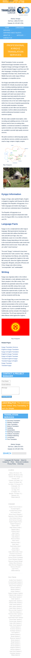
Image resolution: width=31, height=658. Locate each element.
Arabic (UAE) (12, 552)
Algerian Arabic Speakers (16, 595)
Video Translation (12, 424)
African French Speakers (15, 585)
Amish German (12, 520)
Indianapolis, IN (15, 486)
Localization (10, 437)
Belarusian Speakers (15, 638)
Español (16, 0)
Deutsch (5, 0)
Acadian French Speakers (15, 580)
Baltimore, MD (11, 474)
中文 (19, 2)
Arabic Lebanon (15, 535)
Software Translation (13, 433)
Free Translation (12, 439)
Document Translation (13, 420)
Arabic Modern (15, 537)
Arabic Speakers (15, 598)
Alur (11, 518)
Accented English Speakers (15, 582)
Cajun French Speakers (15, 651)
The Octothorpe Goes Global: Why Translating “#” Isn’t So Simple (15, 406)
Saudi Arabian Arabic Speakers (15, 617)
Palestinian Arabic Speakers (15, 613)
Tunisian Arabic (15, 550)
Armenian (12, 553)
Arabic (19, 527)
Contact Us (6, 462)
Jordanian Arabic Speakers (15, 602)
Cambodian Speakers (15, 653)
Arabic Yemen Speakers (15, 625)
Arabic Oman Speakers (15, 612)
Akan (16, 516)
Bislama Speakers (15, 644)
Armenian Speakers (15, 627)
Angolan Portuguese (15, 523)
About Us (23, 460)
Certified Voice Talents (12, 32)
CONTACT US (7, 38)
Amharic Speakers (15, 591)
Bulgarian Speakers (15, 647)
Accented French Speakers (15, 583)
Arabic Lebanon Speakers (15, 606)
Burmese (13, 566)
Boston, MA (19, 474)
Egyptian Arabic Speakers (15, 600)
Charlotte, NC (12, 476)
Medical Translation (13, 426)
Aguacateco (11, 516)
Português (6, 2)
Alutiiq (14, 518)
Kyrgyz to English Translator (10, 356)
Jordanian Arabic (15, 531)
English (11, 0)
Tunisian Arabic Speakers (15, 621)
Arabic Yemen (19, 552)
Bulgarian (19, 565)
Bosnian (14, 565)
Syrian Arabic (15, 548)
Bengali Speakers (15, 642)
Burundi (18, 566)
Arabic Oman (15, 540)
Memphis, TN (12, 493)
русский (12, 2)
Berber (11, 563)
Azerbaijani (20, 557)
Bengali (20, 561)
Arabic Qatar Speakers (15, 615)
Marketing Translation (13, 432)
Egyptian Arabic (15, 529)
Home (7, 27)
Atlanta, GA (12, 473)
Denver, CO (12, 482)
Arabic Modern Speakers (15, 608)
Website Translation (13, 422)
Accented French (13, 510)
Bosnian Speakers (15, 645)
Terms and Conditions (22, 462)
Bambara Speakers (15, 634)
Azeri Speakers (15, 632)
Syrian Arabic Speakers (15, 619)
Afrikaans (19, 514)
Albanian (21, 516)
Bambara (15, 559)
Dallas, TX (19, 480)
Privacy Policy (12, 464)
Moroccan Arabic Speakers (15, 610)
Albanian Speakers (15, 589)
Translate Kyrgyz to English (10, 361)
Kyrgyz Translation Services (10, 347)
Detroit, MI (18, 482)
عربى (16, 2)
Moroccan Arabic (15, 538)
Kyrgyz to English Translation (10, 352)
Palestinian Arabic (15, 542)
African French (12, 514)
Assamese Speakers (15, 628)
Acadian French (12, 506)
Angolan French (17, 521)
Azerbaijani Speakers (15, 630)
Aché (20, 510)
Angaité (11, 521)
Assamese (18, 553)
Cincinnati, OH (15, 478)
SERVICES (6, 30)
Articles (20, 35)
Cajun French (15, 568)
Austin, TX (18, 473)
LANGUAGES (20, 27)
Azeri (10, 559)
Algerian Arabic (15, 525)
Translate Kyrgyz (6, 365)
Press (12, 462)
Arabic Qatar (15, 544)
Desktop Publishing (13, 435)
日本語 (22, 2)
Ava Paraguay (12, 555)
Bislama (19, 563)
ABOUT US (6, 35)
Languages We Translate (12, 460)
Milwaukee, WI (15, 495)
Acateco (19, 506)
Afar (19, 512)
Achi (12, 512)
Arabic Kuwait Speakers (15, 604)
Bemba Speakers (15, 640)
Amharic (19, 518)
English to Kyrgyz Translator (10, 354)
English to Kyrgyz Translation (10, 349)
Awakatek (19, 555)
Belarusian (11, 561)
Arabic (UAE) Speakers (15, 623)
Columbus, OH (12, 480)
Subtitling (10, 428)
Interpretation (11, 430)
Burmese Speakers (15, 649)
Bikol (15, 563)
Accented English (15, 508)
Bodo (10, 565)
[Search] (19, 453)
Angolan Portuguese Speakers (15, 593)
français (22, 0)
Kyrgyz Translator (7, 363)
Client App (20, 464)
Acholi (15, 512)
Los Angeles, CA (15, 491)
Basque (20, 559)
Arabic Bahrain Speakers (15, 597)
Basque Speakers (15, 636)
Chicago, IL (19, 476)
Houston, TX (20, 484)
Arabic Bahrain (13, 527)
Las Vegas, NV (15, 489)
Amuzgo (19, 520)
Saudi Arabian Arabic (15, 546)
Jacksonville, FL (15, 488)
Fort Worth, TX (12, 484)
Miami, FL (19, 493)
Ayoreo (14, 557)
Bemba (16, 561)
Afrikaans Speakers (15, 587)
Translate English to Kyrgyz (10, 358)
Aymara (10, 557)
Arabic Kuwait (15, 533)
